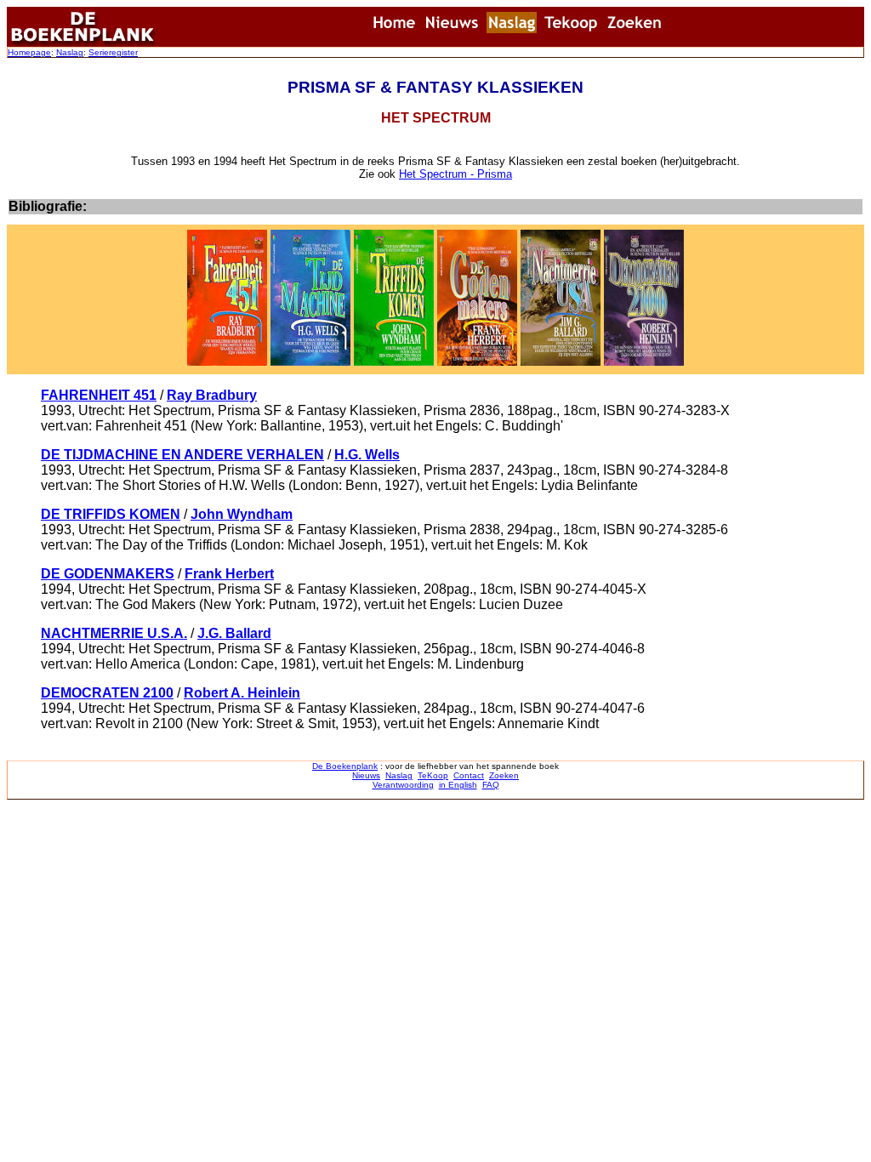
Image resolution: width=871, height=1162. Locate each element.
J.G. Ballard (234, 633)
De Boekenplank (345, 766)
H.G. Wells (367, 454)
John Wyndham (242, 514)
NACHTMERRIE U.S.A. (114, 633)
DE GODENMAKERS (107, 574)
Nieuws (366, 775)
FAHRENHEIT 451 (99, 395)
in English (458, 784)
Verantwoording (403, 784)
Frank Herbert (229, 574)
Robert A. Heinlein (242, 693)
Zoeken (504, 775)
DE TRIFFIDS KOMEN (110, 514)
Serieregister (113, 52)
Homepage (29, 52)
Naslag (69, 52)
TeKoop (433, 775)
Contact (468, 775)
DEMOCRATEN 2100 (107, 693)
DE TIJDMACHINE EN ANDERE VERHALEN (182, 454)
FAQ (490, 784)
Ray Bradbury (212, 395)
